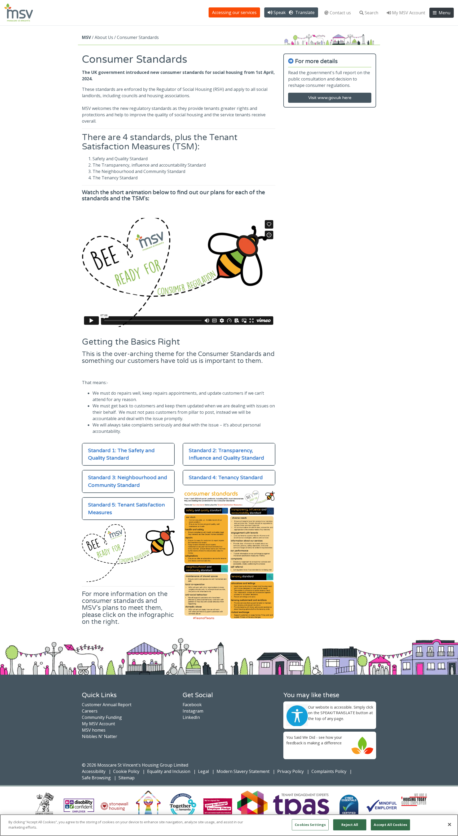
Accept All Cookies (390, 824)
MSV (86, 37)
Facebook (192, 705)
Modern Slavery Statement (243, 771)
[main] (229, 825)
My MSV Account (408, 13)
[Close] (449, 824)
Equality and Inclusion (168, 771)
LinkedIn (191, 717)
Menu (444, 13)
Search (371, 13)
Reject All (349, 824)
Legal (203, 771)
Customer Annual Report (106, 705)
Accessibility (93, 771)
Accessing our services (234, 12)
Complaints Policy (328, 771)
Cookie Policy (126, 771)
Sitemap (126, 778)
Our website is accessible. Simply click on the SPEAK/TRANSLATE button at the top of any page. (340, 713)
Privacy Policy (290, 771)
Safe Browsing (96, 778)
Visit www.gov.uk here (329, 97)
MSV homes (93, 730)
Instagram (193, 711)
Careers (90, 711)
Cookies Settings (310, 824)
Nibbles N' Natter (99, 736)
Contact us (340, 13)
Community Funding (102, 717)
